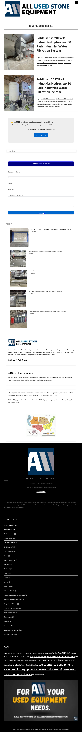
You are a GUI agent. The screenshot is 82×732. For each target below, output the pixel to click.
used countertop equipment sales (55, 60)
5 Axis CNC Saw (8, 653)
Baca (46, 653)
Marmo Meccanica (21, 660)
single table (15, 665)
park (68, 57)
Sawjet (7, 665)
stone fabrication (38, 380)
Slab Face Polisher (9, 612)
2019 (37, 653)
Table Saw (25, 665)
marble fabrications (65, 377)
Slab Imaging (8, 617)
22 (15, 653)
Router (63, 660)
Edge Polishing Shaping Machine (59, 656)
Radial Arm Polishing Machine (13, 599)
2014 (20, 653)
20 (41, 57)
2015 (23, 653)
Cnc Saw (6, 656)
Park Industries (53, 660)
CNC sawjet (12, 657)
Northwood (62, 57)
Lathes (6, 582)
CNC (64, 653)
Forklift (6, 577)
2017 (45, 99)
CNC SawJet (8, 551)
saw (72, 660)
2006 (17, 653)
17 (41, 99)
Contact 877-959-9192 (41, 164)
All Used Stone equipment (21, 373)
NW (40, 660)
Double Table (20, 657)
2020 (45, 57)
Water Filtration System (51, 107)
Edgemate (7, 564)
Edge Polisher (37, 656)
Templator (7, 626)
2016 (27, 653)
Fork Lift (6, 573)
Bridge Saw (7, 538)
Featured (7, 569)
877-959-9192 (41, 135)
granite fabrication (39, 377)
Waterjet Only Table (10, 634)
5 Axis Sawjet (8, 529)
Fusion (9, 660)
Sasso (68, 660)
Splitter (6, 621)
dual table (27, 657)
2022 (43, 653)
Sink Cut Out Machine (11, 608)
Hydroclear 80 (52, 57)
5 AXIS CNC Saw (9, 525)
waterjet (40, 674)
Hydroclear (51, 99)
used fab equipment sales (26, 669)
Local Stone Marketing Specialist (59, 729)
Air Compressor (9, 534)
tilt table (33, 665)
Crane (6, 556)
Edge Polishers (8, 560)
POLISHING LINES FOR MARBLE (14, 595)
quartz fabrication (52, 377)
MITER (28, 660)
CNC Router (8, 547)
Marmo (13, 660)
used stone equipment (55, 63)
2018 (34, 653)
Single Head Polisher (10, 604)
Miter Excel (7, 586)
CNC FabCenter (9, 542)
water (50, 65)
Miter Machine (8, 591)
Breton (50, 653)
